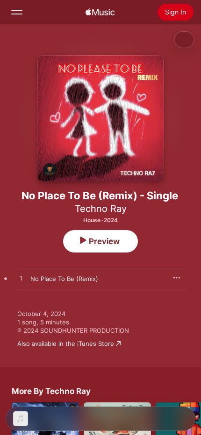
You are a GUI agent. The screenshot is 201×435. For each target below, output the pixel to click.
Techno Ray (101, 208)
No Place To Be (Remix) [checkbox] (64, 278)
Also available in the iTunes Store (65, 343)
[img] (100, 12)
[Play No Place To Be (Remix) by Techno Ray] (21, 278)
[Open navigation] (17, 12)
